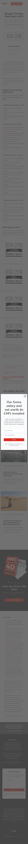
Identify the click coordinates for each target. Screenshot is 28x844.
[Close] (25, 396)
